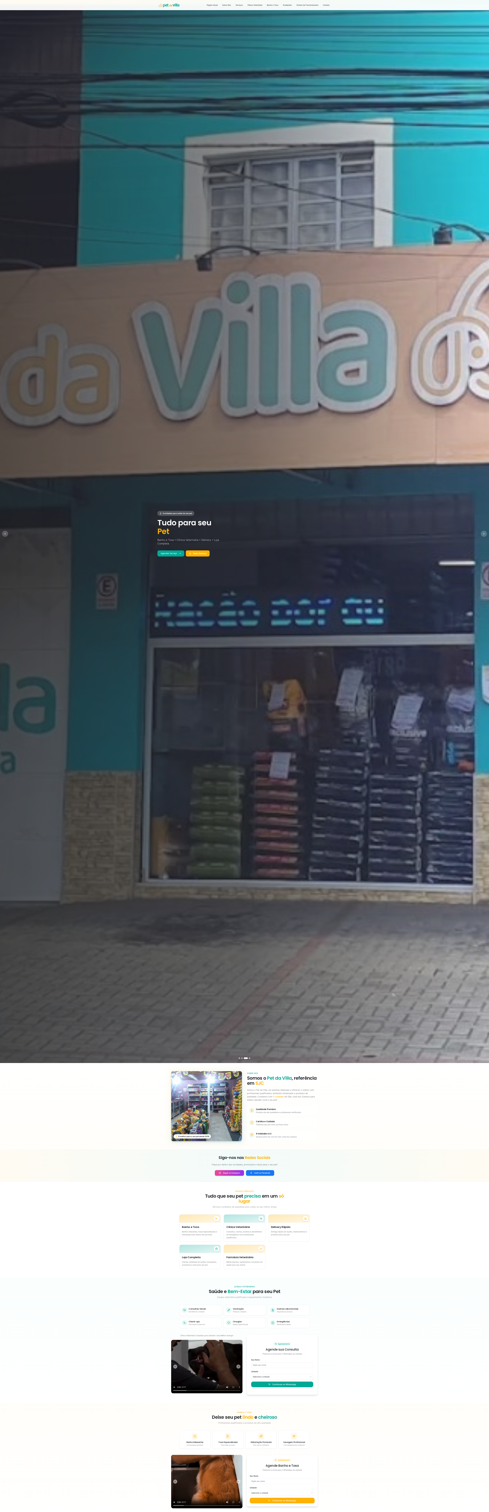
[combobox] (282, 1377)
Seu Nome (255, 1360)
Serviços (239, 5)
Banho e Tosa (272, 5)
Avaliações (287, 5)
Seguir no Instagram (231, 1173)
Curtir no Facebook (262, 1173)
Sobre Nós (226, 5)
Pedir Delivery (199, 553)
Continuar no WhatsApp (284, 1384)
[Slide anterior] (5, 534)
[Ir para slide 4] (248, 1058)
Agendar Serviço (169, 553)
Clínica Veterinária (254, 5)
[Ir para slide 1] (239, 1058)
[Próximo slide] (484, 534)
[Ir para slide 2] (242, 1058)
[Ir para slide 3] (244, 1058)
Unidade (254, 1371)
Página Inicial (212, 5)
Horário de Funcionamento (307, 5)
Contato (326, 5)
